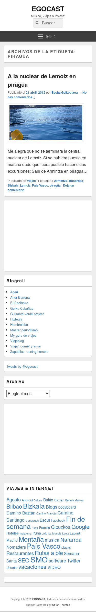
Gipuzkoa (60, 526)
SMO (39, 559)
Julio (44, 533)
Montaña (31, 538)
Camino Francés (46, 513)
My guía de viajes (23, 335)
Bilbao (14, 506)
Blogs (51, 506)
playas (66, 547)
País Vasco (40, 185)
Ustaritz (11, 567)
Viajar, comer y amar (25, 346)
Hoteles (12, 533)
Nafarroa (71, 539)
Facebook (58, 520)
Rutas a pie (49, 553)
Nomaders (16, 547)
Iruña (37, 533)
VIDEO (54, 567)
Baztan (59, 500)
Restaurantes (20, 553)
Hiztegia (16, 319)
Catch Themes (61, 605)
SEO (23, 560)
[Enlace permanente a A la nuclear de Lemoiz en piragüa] (46, 144)
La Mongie (54, 533)
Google (80, 526)
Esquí (45, 520)
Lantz (65, 533)
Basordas (76, 180)
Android (27, 500)
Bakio (48, 499)
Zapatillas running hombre (29, 351)
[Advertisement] (44, 235)
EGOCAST (48, 8)
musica (52, 540)
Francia (44, 527)
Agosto (13, 499)
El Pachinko (19, 302)
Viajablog (17, 340)
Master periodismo (24, 329)
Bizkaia (13, 185)
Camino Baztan (20, 513)
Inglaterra (25, 533)
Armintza (60, 180)
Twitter (73, 560)
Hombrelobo (19, 324)
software (57, 560)
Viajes (31, 180)
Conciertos (32, 520)
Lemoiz (25, 185)
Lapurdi (75, 533)
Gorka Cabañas (21, 308)
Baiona (38, 500)
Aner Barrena (20, 297)
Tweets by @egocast (22, 366)
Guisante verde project (27, 313)
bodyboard (67, 507)
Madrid (12, 540)
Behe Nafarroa (74, 500)
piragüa (55, 185)
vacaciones (32, 566)
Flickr (35, 528)
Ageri (14, 291)
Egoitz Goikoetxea (64, 92)
